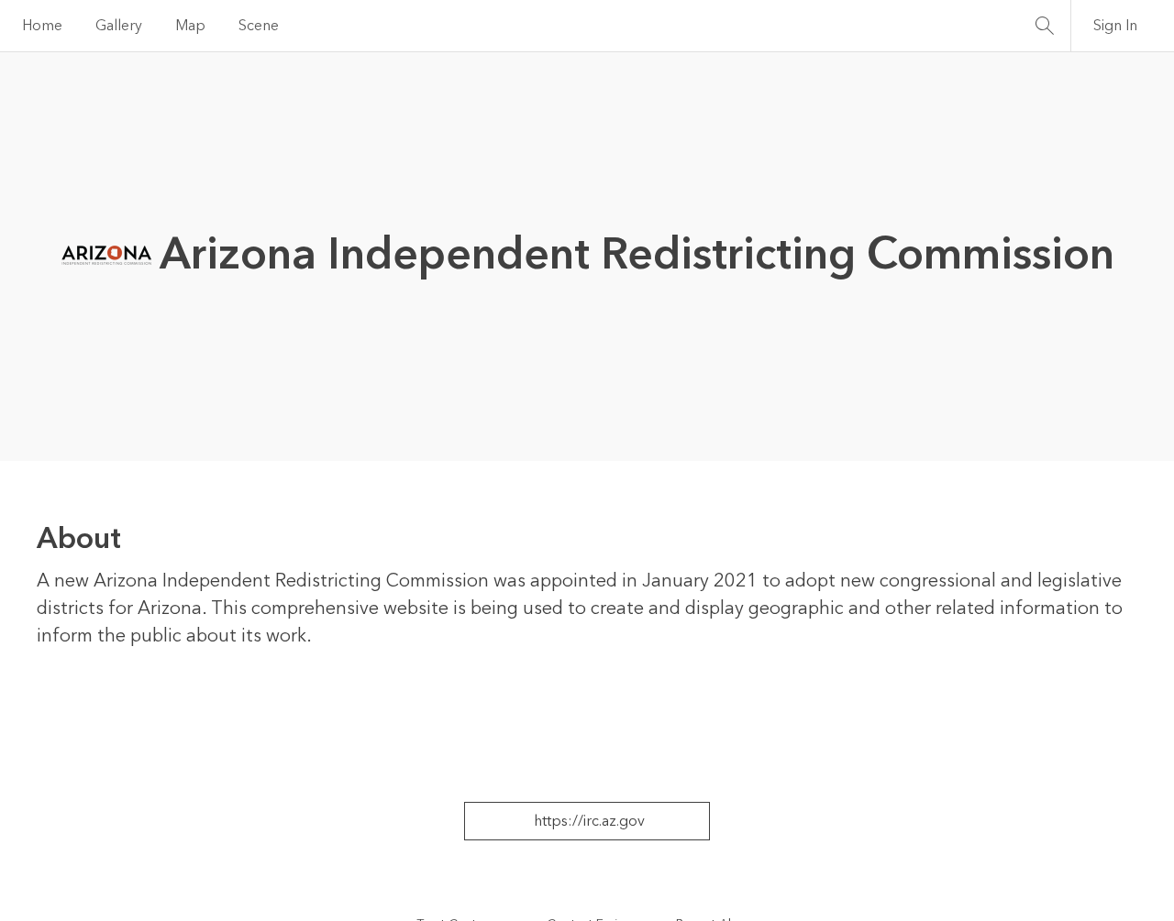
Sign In (1115, 25)
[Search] (1044, 25)
